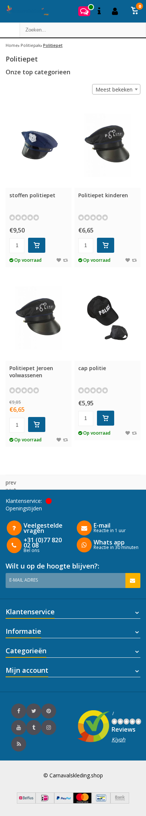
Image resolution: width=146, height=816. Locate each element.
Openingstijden (24, 508)
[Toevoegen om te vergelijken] (65, 260)
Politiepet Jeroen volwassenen (31, 371)
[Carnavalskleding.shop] (25, 11)
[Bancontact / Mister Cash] (101, 801)
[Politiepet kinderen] (107, 144)
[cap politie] (107, 317)
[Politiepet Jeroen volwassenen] (38, 317)
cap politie (92, 368)
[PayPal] (63, 801)
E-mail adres (23, 580)
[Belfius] (26, 801)
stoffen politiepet (32, 195)
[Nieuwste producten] (18, 744)
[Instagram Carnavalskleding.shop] (48, 727)
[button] (135, 11)
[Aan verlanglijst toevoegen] (59, 260)
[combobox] (116, 89)
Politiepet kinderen (103, 195)
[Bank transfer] (119, 801)
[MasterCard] (82, 801)
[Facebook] (18, 711)
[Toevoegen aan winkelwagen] (36, 245)
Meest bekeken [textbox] (114, 89)
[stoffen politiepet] (38, 144)
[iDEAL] (45, 801)
